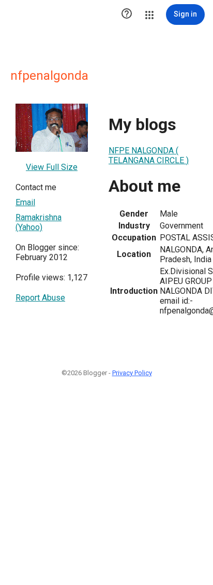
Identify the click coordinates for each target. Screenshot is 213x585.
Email (25, 202)
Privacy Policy (132, 373)
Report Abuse (40, 298)
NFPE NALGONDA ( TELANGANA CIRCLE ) (149, 155)
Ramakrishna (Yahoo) (39, 222)
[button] (126, 14)
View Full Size (52, 167)
